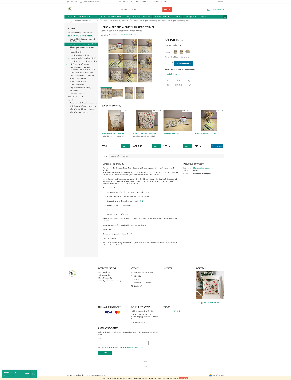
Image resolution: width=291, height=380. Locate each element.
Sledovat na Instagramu (212, 302)
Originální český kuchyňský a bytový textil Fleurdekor (82, 40)
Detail (125, 146)
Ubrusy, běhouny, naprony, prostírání (83, 44)
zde (177, 378)
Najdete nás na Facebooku (143, 283)
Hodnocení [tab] (115, 156)
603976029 (137, 276)
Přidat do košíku (185, 64)
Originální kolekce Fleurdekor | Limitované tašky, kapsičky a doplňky (83, 68)
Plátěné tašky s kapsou (78, 78)
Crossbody (74, 91)
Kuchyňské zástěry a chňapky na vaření (83, 61)
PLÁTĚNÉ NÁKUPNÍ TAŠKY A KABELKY (80, 64)
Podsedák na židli (76, 52)
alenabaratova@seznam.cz (143, 273)
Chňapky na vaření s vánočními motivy (83, 106)
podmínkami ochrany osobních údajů (131, 348)
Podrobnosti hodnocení (128, 35)
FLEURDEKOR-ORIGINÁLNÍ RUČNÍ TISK (80, 33)
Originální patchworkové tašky (80, 88)
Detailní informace (171, 74)
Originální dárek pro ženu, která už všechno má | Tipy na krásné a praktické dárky (144, 316)
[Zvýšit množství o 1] (173, 62)
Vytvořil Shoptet (218, 375)
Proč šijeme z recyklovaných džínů (142, 311)
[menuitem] (79, 17)
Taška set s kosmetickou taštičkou (82, 75)
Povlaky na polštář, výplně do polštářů (83, 58)
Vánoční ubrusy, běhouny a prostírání (82, 109)
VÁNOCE (70, 100)
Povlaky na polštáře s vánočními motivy (83, 103)
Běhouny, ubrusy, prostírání (203, 168)
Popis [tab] (105, 156)
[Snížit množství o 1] (173, 65)
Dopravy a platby (125, 2)
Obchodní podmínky (160, 2)
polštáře (141, 201)
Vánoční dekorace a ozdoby (79, 112)
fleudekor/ (138, 286)
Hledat (167, 9)
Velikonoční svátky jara (138, 322)
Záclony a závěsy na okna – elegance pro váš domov (82, 48)
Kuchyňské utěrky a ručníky (79, 55)
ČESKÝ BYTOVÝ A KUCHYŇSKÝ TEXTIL (80, 36)
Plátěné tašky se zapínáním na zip (81, 72)
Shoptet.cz (145, 361)
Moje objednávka (142, 2)
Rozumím (183, 378)
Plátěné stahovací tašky (78, 81)
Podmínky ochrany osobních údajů (109, 281)
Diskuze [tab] (126, 156)
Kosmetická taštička (77, 94)
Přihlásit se (105, 353)
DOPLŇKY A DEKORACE (75, 97)
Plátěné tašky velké (77, 85)
